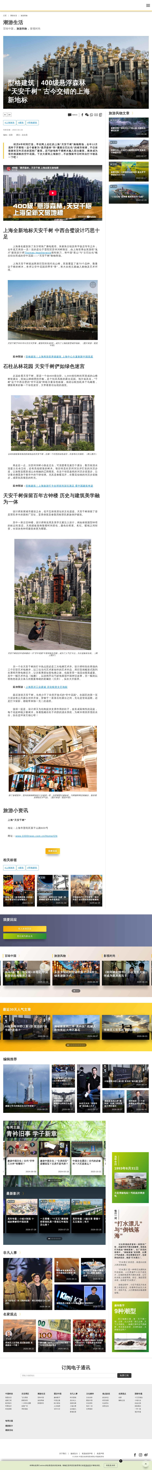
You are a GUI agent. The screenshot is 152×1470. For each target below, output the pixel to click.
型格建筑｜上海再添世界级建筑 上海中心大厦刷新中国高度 (59, 356)
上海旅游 (10, 122)
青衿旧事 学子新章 (31, 1133)
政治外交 (105, 1397)
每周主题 (13, 1127)
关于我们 (62, 1453)
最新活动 (9, 1430)
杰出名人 (70, 1300)
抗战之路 (138, 1403)
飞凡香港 (107, 1098)
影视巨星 (73, 1412)
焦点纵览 (106, 1394)
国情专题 (138, 1394)
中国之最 (57, 1400)
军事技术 (8, 1406)
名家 (120, 1397)
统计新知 (67, 1075)
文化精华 (90, 1394)
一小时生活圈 (26, 1403)
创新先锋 (93, 1100)
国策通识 (138, 1406)
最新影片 (13, 1193)
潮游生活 (13, 15)
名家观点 (10, 1314)
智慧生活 (132, 1098)
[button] (74, 990)
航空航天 (19, 1102)
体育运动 (105, 1406)
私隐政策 (87, 1465)
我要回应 (52, 851)
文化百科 (89, 1403)
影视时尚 (35, 28)
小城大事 (19, 1297)
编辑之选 (54, 1339)
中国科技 (8, 1102)
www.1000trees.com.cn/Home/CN (36, 836)
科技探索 (8, 1409)
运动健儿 (73, 1409)
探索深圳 (67, 1095)
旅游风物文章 (119, 113)
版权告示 (74, 1453)
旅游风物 (24, 15)
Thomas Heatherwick (38, 252)
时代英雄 (73, 1397)
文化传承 (89, 1397)
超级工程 (8, 1400)
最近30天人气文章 (17, 1009)
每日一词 (115, 1214)
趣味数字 (119, 1305)
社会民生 (105, 1403)
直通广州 (24, 1406)
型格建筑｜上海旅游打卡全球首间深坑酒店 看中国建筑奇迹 (59, 485)
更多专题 (138, 1412)
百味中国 (8, 28)
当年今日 (115, 1160)
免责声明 (100, 1453)
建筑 (21, 122)
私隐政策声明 (87, 1453)
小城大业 (138, 1400)
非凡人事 (82, 1100)
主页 (5, 15)
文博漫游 (89, 1409)
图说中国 (89, 1400)
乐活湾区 (57, 1095)
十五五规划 (139, 1397)
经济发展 (105, 1400)
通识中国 (57, 1075)
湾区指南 (24, 1409)
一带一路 (138, 1409)
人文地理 (57, 1406)
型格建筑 (33, 122)
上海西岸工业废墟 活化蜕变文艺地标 (47, 687)
